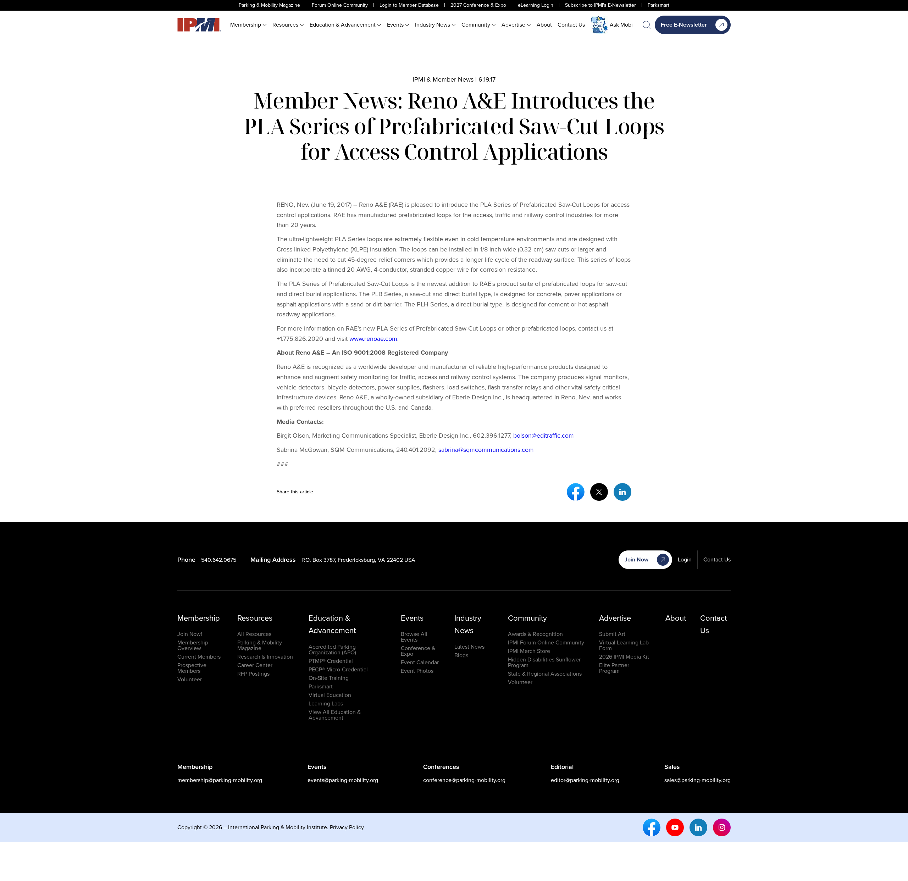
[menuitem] (248, 25)
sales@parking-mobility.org (697, 780)
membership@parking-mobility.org (219, 780)
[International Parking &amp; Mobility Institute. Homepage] (199, 24)
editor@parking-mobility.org (585, 780)
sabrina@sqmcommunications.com (486, 449)
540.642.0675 (218, 560)
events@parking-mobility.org (343, 780)
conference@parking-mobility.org (464, 780)
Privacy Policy (347, 827)
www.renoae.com (373, 338)
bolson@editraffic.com (543, 435)
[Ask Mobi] (599, 25)
